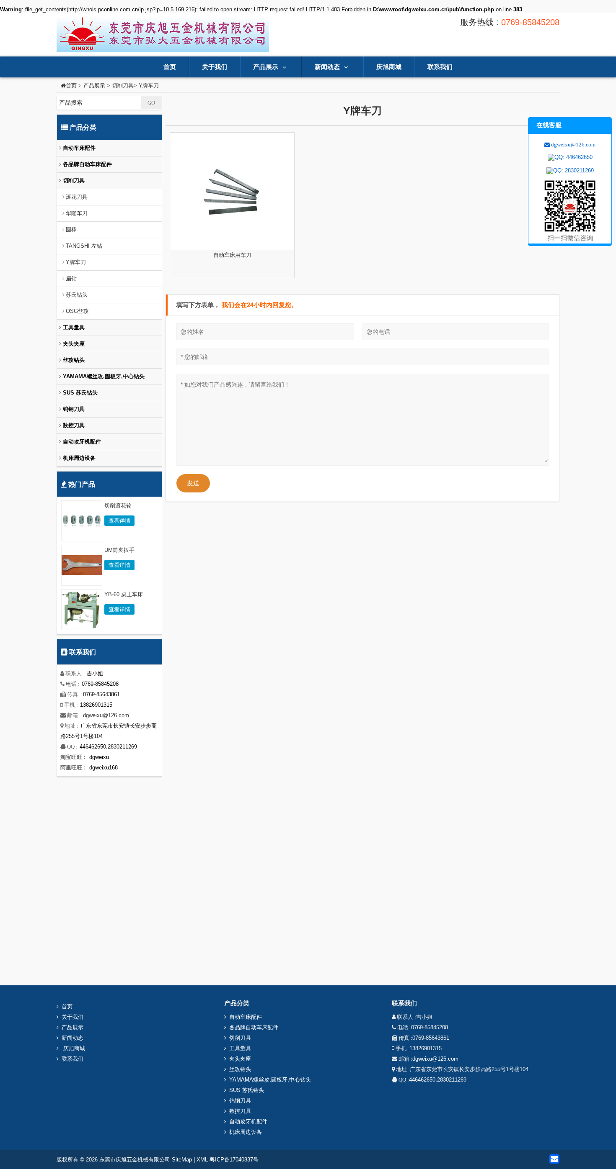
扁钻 (71, 278)
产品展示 (265, 66)
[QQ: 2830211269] (569, 170)
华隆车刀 (77, 213)
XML (202, 1159)
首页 (169, 66)
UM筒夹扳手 (119, 550)
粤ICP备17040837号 (234, 1159)
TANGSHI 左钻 (84, 246)
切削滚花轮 (118, 505)
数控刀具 (73, 425)
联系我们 (440, 66)
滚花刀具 (77, 197)
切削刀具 (123, 85)
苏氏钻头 (77, 295)
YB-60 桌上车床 (123, 594)
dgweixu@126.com (106, 715)
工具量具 (73, 327)
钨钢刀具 (73, 409)
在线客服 (549, 124)
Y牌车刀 (149, 85)
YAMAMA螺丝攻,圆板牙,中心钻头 (103, 376)
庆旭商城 (388, 66)
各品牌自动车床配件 (86, 164)
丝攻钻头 (73, 360)
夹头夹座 (73, 344)
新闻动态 (327, 66)
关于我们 (214, 66)
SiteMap (182, 1159)
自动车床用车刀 (232, 255)
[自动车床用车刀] (232, 191)
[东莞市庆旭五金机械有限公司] (163, 34)
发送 (193, 483)
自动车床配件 (78, 148)
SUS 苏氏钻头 (79, 393)
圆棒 (71, 229)
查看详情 (119, 521)
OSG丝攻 (77, 311)
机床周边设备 (78, 458)
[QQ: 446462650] (569, 157)
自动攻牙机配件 (81, 441)
